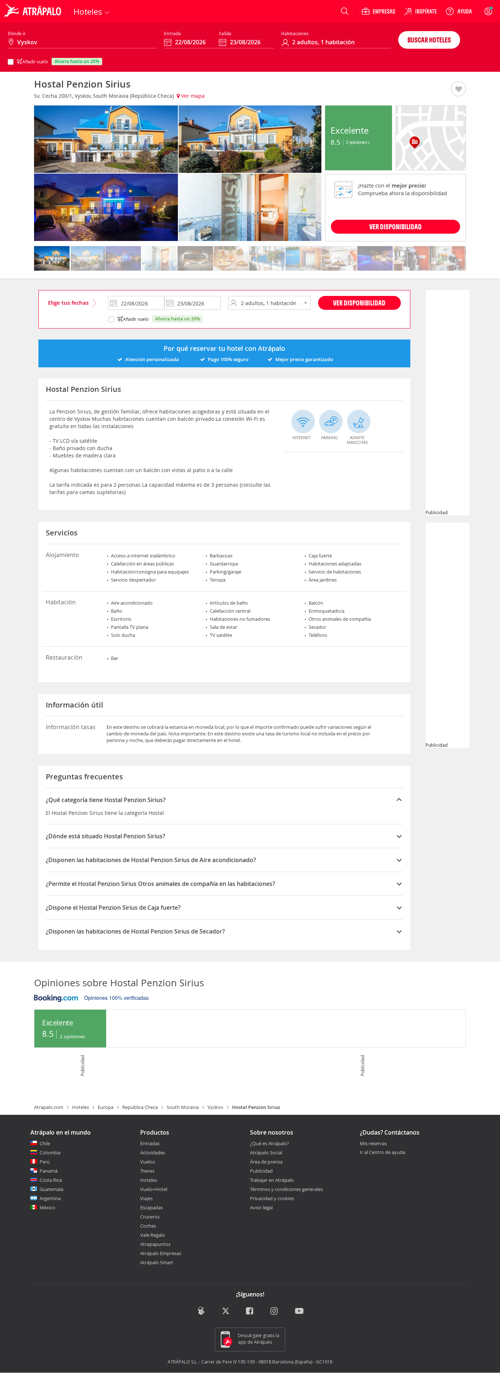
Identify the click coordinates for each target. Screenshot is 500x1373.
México (47, 1207)
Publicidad (261, 1171)
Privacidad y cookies (272, 1198)
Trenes (147, 1171)
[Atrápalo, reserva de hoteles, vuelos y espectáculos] (33, 11)
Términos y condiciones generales (286, 1189)
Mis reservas (373, 1144)
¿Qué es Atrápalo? (269, 1143)
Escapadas (151, 1207)
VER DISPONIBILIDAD (395, 226)
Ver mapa (192, 95)
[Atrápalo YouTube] (299, 1311)
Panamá (48, 1171)
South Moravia (183, 1107)
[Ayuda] (458, 11)
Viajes (146, 1198)
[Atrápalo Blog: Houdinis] (201, 1310)
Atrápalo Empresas (160, 1253)
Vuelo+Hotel (153, 1189)
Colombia (50, 1152)
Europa (105, 1107)
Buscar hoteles (429, 39)
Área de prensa (266, 1161)
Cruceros (150, 1216)
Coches (148, 1225)
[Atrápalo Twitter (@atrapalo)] (225, 1311)
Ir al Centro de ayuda (382, 1152)
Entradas (150, 1143)
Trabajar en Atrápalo (272, 1180)
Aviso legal (261, 1207)
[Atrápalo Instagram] (274, 1311)
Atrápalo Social (266, 1152)
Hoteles (80, 1107)
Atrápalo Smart (156, 1262)
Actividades (152, 1152)
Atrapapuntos (155, 1244)
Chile (45, 1143)
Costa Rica (51, 1180)
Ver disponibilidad (359, 302)
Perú (45, 1161)
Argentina (50, 1198)
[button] (458, 89)
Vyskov (215, 1107)
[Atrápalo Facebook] (250, 1311)
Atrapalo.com (48, 1107)
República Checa (140, 1107)
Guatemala (51, 1189)
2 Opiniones (357, 142)
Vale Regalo (152, 1235)
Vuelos (147, 1161)
